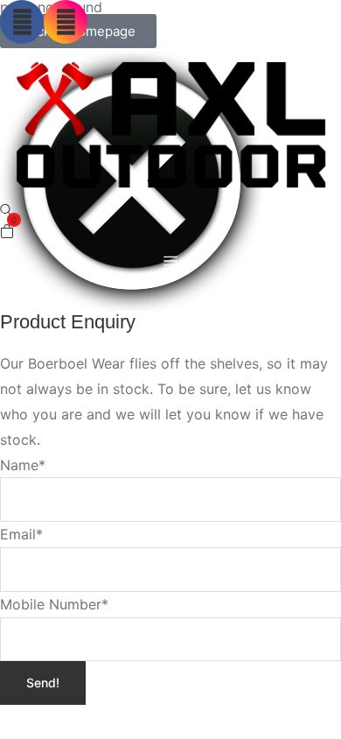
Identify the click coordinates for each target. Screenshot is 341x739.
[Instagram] (65, 22)
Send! (42, 682)
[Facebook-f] (22, 22)
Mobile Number (54, 604)
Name (22, 465)
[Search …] (7, 211)
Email (21, 534)
